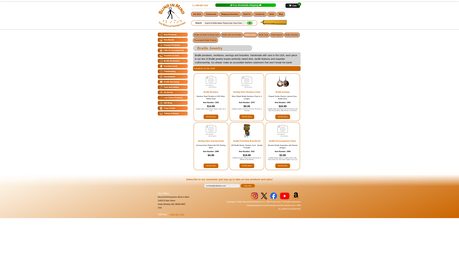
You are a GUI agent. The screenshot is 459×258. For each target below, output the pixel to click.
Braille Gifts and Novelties (232, 35)
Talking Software (171, 113)
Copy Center (169, 108)
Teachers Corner (171, 56)
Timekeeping (169, 71)
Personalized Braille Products (205, 40)
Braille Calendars (291, 35)
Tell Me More (211, 117)
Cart (296, 5)
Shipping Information (230, 14)
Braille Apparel (276, 35)
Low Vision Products (173, 98)
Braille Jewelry (250, 35)
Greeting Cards (171, 66)
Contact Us (260, 14)
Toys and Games (171, 87)
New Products (170, 35)
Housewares (169, 77)
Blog (281, 14)
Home (271, 14)
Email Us (247, 14)
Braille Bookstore (172, 61)
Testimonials (211, 14)
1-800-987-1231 (201, 5)
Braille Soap (263, 35)
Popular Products (172, 45)
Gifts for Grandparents (174, 50)
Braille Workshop (171, 82)
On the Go (168, 92)
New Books (169, 40)
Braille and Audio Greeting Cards (206, 35)
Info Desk (197, 14)
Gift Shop (168, 103)
